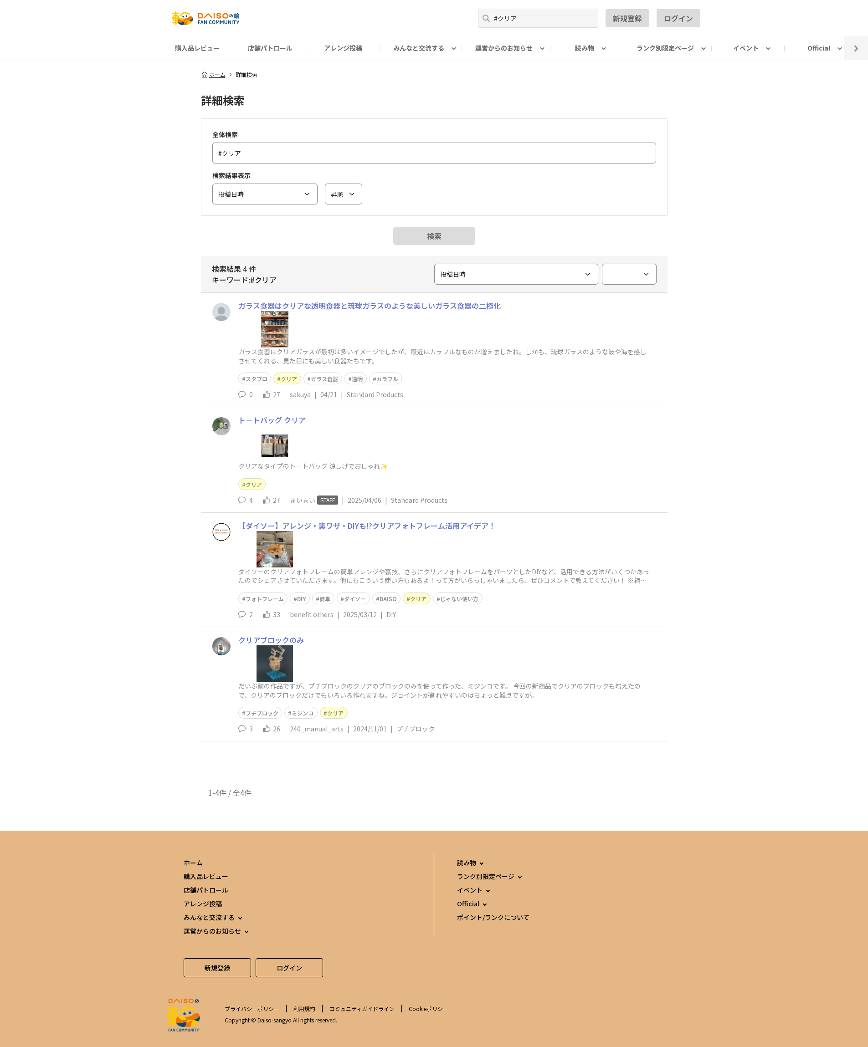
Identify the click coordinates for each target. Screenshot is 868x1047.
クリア (289, 379)
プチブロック (262, 713)
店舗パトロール (270, 47)
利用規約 (304, 1008)
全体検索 (225, 134)
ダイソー (355, 599)
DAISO (388, 599)
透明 (357, 379)
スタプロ (256, 379)
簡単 (324, 599)
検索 (434, 235)
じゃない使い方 (459, 599)
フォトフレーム (265, 599)
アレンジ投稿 (343, 47)
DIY (301, 599)
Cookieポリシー (428, 1008)
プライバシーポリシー (252, 1008)
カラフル (387, 379)
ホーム (217, 74)
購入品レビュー (197, 47)
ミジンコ (302, 713)
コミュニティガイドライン (362, 1008)
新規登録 (627, 18)
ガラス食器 (324, 379)
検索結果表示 (231, 175)
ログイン (678, 18)
